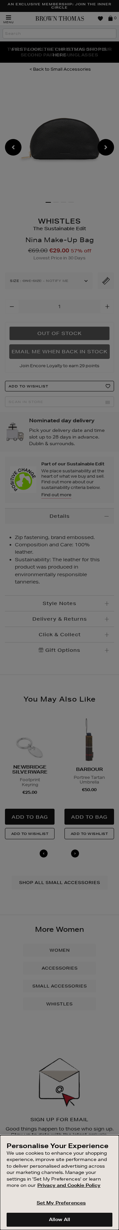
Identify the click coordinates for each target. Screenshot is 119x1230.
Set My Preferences (61, 1203)
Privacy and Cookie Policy (68, 1185)
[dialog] (59, 1182)
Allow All (59, 1219)
